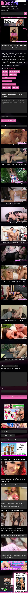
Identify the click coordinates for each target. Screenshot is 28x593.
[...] (18, 481)
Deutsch (18, 0)
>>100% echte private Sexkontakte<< (14, 592)
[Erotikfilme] (11, 3)
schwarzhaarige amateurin (9, 84)
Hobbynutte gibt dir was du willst (9, 535)
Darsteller (10, 17)
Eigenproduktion (15, 71)
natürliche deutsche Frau (9, 77)
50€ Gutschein (17, 17)
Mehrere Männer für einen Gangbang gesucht (12, 484)
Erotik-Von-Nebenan (10, 68)
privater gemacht (7, 81)
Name (2, 388)
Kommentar (3, 371)
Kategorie (4, 17)
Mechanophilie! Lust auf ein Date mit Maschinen (13, 510)
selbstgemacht (7, 87)
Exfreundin (13, 74)
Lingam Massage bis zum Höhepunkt (10, 459)
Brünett (5, 71)
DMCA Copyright (13, 587)
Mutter (5, 74)
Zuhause (16, 87)
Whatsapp (24, 17)
